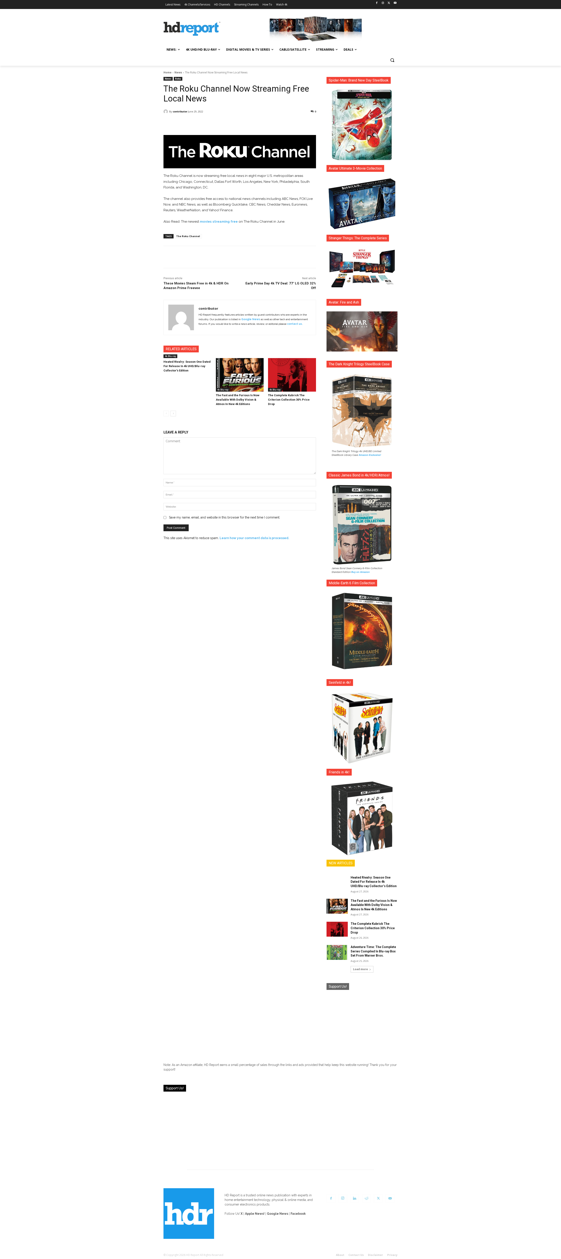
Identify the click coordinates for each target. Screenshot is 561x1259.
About (340, 1255)
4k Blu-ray (170, 356)
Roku (178, 78)
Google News (250, 319)
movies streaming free (219, 222)
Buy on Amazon (360, 572)
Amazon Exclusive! (370, 454)
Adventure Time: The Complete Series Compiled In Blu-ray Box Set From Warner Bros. (373, 951)
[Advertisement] (362, 1023)
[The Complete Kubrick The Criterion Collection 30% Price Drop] (292, 375)
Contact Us (356, 1255)
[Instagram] (382, 3)
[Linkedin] (354, 1198)
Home (167, 72)
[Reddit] (366, 1198)
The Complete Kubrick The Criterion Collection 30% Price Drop (289, 400)
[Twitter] (388, 3)
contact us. (295, 323)
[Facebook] (376, 3)
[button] (392, 60)
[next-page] (173, 413)
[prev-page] (166, 413)
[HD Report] (191, 29)
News (178, 72)
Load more (360, 969)
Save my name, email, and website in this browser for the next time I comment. (224, 517)
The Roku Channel (188, 236)
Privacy (392, 1255)
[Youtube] (395, 3)
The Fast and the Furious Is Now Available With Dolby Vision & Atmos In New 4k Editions (237, 400)
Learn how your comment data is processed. (254, 538)
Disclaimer (375, 1255)
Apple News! (255, 1213)
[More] (278, 122)
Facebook (298, 1213)
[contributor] (166, 111)
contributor (180, 111)
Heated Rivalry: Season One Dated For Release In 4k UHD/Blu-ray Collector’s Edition (187, 366)
